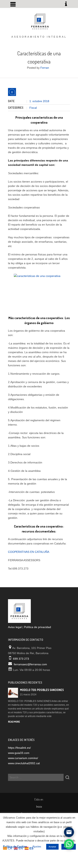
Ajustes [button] (36, 846)
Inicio (39, 806)
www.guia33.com (18, 752)
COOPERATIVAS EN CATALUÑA (28, 551)
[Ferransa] (39, 21)
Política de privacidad (37, 627)
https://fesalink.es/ (19, 747)
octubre (37, 101)
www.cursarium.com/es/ (23, 758)
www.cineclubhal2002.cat (24, 763)
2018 (46, 101)
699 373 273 (21, 658)
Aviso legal (15, 627)
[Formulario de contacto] (69, 832)
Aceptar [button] (52, 846)
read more (14, 721)
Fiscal (33, 107)
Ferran (44, 67)
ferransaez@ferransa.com (30, 664)
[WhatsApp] (69, 844)
